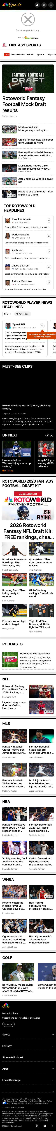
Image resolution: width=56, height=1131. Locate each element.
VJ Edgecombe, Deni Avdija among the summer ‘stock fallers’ (14, 861)
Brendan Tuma (24, 171)
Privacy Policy (46, 1101)
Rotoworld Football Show (35, 653)
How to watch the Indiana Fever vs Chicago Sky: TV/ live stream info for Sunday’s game (13, 905)
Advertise (6, 1099)
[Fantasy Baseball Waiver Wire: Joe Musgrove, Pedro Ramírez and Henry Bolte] (14, 770)
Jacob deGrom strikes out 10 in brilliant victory (27, 274)
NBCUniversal (18, 1108)
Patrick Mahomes (22, 281)
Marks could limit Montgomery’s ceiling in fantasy (32, 128)
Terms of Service (42, 1103)
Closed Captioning (27, 1099)
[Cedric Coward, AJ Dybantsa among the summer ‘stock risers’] (41, 848)
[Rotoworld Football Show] (10, 659)
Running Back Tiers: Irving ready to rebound (14, 593)
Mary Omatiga (8, 913)
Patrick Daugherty (10, 570)
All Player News (22, 314)
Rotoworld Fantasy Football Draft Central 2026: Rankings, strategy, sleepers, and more (14, 689)
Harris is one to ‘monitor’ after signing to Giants (35, 193)
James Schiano (35, 757)
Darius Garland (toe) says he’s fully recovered (26, 242)
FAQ (38, 1099)
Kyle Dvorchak (24, 158)
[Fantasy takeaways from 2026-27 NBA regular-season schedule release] (14, 814)
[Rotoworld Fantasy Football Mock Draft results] (28, 79)
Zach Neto (18, 250)
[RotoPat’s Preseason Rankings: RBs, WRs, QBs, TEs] (14, 549)
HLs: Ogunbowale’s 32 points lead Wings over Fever (40, 939)
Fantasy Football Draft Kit (19, 54)
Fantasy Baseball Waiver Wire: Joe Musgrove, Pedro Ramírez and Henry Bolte (13, 783)
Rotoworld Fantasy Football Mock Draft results (24, 104)
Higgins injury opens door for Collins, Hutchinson (14, 705)
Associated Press (9, 947)
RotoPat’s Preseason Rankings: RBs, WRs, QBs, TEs (14, 562)
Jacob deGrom (20, 265)
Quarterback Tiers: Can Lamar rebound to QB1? (41, 562)
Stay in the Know (10, 1013)
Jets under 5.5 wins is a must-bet (36, 180)
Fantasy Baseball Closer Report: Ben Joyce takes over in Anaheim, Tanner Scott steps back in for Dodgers (13, 749)
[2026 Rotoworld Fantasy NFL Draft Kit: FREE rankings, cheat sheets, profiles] (28, 505)
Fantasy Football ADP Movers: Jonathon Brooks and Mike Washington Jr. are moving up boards (36, 154)
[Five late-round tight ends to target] (14, 610)
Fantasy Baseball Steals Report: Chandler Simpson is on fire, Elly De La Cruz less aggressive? (41, 749)
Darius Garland (21, 234)
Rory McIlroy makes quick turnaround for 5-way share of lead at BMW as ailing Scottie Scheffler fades (17, 987)
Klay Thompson (21, 219)
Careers (15, 1099)
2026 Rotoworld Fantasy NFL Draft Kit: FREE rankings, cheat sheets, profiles (28, 531)
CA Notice (29, 1103)
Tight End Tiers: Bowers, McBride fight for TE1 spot (39, 624)
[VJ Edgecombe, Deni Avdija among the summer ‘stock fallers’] (14, 848)
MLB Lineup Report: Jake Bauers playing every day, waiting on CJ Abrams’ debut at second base (35, 167)
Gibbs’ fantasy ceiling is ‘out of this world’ (41, 593)
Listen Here (27, 667)
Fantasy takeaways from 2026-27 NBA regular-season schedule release (13, 827)
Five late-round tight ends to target (14, 623)
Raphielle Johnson (10, 835)
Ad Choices (34, 1101)
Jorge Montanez (9, 757)
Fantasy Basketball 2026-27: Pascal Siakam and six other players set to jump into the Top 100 (40, 827)
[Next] (51, 435)
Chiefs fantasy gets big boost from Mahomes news (35, 141)
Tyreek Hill (18, 324)
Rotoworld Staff (9, 697)
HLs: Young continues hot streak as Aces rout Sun (40, 905)
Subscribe (8, 1024)
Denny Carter (8, 628)
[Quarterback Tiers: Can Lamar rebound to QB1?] (41, 549)
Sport (39, 54)
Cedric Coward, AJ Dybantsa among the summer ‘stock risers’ (40, 861)
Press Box (23, 1101)
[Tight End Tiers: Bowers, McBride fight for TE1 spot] (41, 610)
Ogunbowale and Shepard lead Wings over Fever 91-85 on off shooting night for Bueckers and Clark (14, 939)
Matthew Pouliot (9, 791)
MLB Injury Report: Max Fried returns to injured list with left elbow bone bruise (41, 783)
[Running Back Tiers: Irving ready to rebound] (14, 580)
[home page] (12, 5)
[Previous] (47, 435)
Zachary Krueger (9, 116)
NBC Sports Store (10, 1101)
